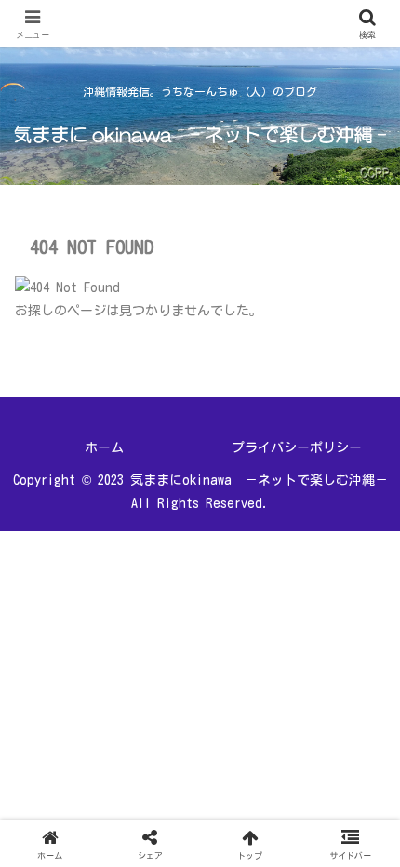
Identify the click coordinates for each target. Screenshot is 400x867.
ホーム (104, 447)
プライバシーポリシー (297, 447)
